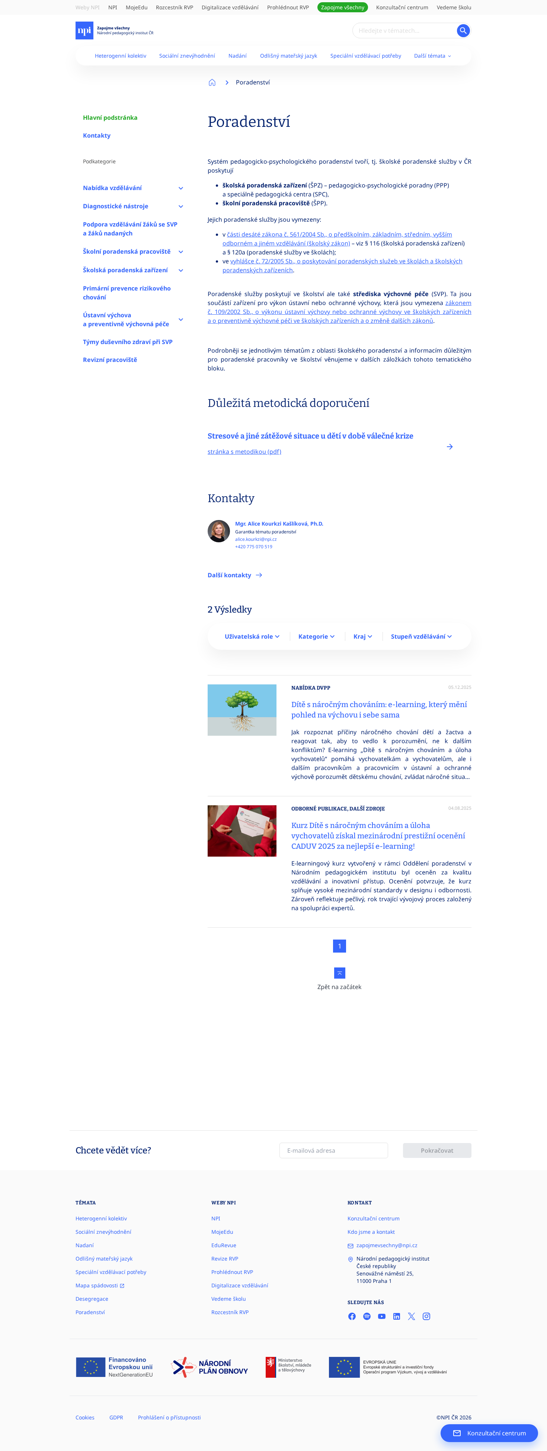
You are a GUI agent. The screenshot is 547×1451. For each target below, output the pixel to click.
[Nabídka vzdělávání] (180, 188)
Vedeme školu (454, 7)
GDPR (116, 1417)
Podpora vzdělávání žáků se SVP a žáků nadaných (130, 228)
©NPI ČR (447, 1417)
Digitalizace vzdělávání (230, 7)
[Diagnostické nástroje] (180, 206)
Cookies (85, 1417)
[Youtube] (381, 1316)
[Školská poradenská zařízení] (180, 270)
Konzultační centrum (402, 7)
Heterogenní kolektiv (120, 55)
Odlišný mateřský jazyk (288, 55)
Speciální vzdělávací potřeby (365, 55)
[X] (411, 1316)
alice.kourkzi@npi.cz (256, 539)
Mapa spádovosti (97, 1285)
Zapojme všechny (342, 7)
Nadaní (85, 1245)
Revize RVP (224, 1258)
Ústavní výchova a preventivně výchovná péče (126, 319)
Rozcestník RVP (174, 7)
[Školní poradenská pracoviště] (180, 251)
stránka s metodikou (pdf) (244, 451)
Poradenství (253, 82)
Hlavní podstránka (110, 117)
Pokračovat (437, 1150)
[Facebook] (352, 1316)
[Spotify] (366, 1316)
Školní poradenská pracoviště (127, 251)
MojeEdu (137, 7)
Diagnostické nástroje (115, 206)
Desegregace (92, 1298)
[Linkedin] (396, 1316)
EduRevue (223, 1245)
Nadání (237, 55)
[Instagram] (426, 1316)
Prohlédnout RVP (288, 7)
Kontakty (97, 135)
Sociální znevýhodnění (187, 55)
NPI (112, 7)
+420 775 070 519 (253, 547)
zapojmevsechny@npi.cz (387, 1245)
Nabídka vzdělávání (112, 188)
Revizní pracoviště (110, 360)
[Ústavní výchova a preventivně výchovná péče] (180, 319)
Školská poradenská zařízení (125, 270)
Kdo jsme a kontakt (371, 1231)
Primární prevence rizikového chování (127, 292)
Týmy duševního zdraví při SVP (128, 342)
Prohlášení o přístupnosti (169, 1417)
